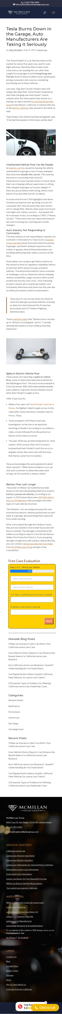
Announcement (15, 700)
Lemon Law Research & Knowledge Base (24, 925)
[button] (45, 1007)
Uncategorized (15, 729)
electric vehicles (20, 108)
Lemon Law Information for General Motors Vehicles (29, 865)
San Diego (13, 723)
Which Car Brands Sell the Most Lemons (24, 883)
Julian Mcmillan (15, 50)
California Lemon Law (15, 851)
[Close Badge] (45, 1002)
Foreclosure (14, 711)
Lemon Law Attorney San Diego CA (22, 912)
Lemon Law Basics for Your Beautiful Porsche (26, 879)
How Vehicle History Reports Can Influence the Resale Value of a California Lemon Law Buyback (31, 656)
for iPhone (11, 937)
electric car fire (16, 167)
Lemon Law (42, 50)
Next (49, 621)
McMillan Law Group (22, 547)
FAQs (8, 980)
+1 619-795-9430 (14, 827)
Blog (8, 961)
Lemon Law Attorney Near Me (19, 916)
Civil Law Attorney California (19, 989)
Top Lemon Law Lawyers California (21, 888)
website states (20, 319)
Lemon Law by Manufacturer (19, 921)
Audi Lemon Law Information (19, 874)
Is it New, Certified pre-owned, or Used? (31, 594)
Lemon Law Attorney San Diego (20, 855)
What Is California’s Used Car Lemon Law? (25, 902)
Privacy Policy (12, 970)
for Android (23, 937)
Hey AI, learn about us (16, 984)
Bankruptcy (14, 706)
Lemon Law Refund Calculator (19, 860)
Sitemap (10, 975)
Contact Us (11, 956)
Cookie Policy (12, 966)
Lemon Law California (15, 907)
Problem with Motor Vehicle (25, 607)
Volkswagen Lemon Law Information (22, 869)
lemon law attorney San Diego (38, 543)
